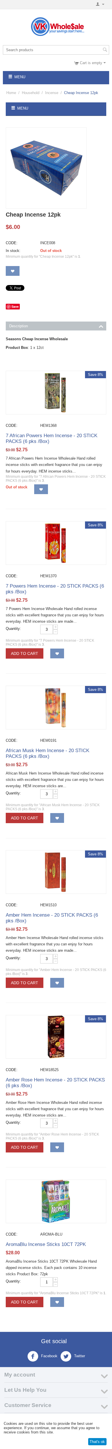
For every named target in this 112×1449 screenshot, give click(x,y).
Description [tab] (18, 326)
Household (30, 93)
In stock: (13, 250)
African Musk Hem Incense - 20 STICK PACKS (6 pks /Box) (47, 753)
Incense (51, 93)
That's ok (97, 1442)
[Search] (105, 50)
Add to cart (24, 653)
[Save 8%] (56, 392)
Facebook (48, 1356)
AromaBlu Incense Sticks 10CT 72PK (46, 1244)
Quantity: (13, 628)
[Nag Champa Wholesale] (46, 168)
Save (15, 306)
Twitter (79, 1356)
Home (11, 93)
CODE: (12, 243)
